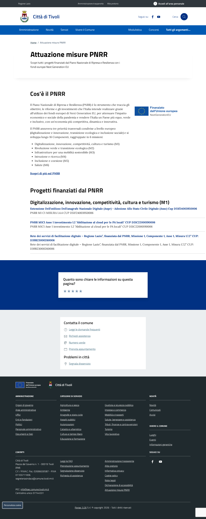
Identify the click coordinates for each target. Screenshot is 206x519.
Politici (19, 424)
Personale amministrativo (28, 429)
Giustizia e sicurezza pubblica (119, 405)
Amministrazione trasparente (91, 3)
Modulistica (135, 30)
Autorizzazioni (67, 424)
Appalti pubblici (67, 419)
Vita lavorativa (112, 434)
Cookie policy (111, 475)
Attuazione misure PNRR (117, 490)
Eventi (152, 440)
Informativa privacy (114, 471)
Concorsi (154, 30)
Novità (49, 30)
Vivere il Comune (85, 30)
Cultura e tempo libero (71, 434)
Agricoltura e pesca (69, 405)
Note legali (110, 480)
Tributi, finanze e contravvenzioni (121, 424)
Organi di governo (24, 405)
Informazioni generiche (160, 444)
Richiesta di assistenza (71, 475)
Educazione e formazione (72, 439)
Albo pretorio (112, 3)
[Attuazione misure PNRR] (29, 385)
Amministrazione (29, 30)
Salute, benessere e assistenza (120, 419)
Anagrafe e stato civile (71, 415)
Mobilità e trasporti (114, 415)
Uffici (18, 415)
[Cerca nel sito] (184, 16)
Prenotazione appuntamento (74, 466)
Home (33, 42)
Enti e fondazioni (24, 419)
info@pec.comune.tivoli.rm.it (35, 489)
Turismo (108, 429)
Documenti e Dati (24, 434)
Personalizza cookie (12, 505)
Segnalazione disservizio (72, 471)
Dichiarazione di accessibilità (119, 485)
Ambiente (65, 410)
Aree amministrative (26, 410)
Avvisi (152, 415)
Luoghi (152, 435)
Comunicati (155, 410)
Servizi (64, 30)
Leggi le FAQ (66, 461)
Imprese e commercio (115, 410)
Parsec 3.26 (81, 507)
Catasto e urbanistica (70, 429)
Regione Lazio (24, 3)
